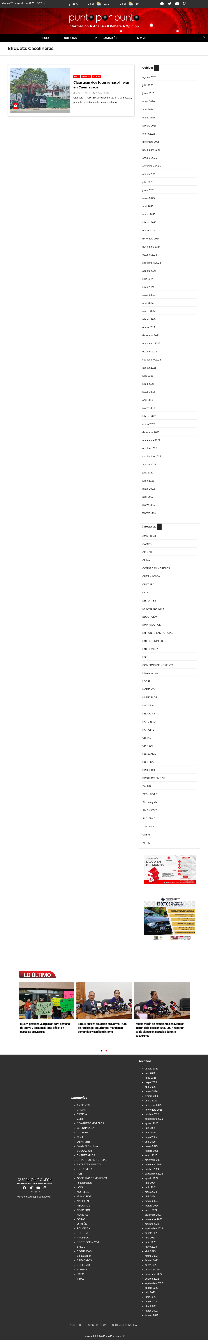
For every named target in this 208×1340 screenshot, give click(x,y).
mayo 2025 (148, 198)
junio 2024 (148, 287)
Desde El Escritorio (153, 608)
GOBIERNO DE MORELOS (157, 665)
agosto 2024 (149, 271)
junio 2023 (148, 384)
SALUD (146, 786)
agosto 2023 (149, 367)
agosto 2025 (149, 174)
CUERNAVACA (151, 576)
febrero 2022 (149, 513)
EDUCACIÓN (150, 616)
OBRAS (146, 738)
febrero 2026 (149, 125)
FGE (145, 657)
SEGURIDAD (149, 794)
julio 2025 (147, 182)
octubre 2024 (149, 254)
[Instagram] (185, 4)
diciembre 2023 (151, 335)
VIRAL (146, 842)
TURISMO (148, 826)
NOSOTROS (76, 1325)
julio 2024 (147, 279)
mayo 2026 (148, 101)
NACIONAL (148, 705)
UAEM (146, 834)
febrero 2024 (149, 319)
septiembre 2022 (151, 456)
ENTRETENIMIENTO (154, 641)
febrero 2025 (149, 222)
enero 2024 (148, 327)
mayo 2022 (148, 488)
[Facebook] (162, 4)
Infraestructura (150, 673)
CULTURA (148, 584)
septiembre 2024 (151, 263)
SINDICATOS (150, 810)
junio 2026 (148, 93)
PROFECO (148, 770)
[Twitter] (169, 4)
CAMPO (147, 544)
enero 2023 (148, 424)
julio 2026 (147, 85)
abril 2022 (147, 497)
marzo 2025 (148, 214)
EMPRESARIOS (151, 625)
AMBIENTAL (149, 536)
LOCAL (76, 76)
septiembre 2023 (151, 359)
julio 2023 (147, 376)
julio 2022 (147, 472)
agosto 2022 (149, 464)
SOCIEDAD (149, 818)
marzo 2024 (148, 311)
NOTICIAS (70, 38)
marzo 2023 (148, 408)
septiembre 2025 (151, 166)
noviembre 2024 (151, 246)
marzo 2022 (148, 505)
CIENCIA (147, 552)
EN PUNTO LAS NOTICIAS (157, 633)
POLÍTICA (148, 762)
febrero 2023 (149, 416)
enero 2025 (148, 230)
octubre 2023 (149, 351)
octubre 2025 (149, 158)
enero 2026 (148, 133)
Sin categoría (149, 802)
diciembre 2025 (151, 142)
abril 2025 (147, 206)
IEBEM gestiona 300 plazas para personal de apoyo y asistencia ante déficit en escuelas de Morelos (45, 1028)
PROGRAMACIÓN (106, 38)
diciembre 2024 (151, 238)
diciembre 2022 (151, 432)
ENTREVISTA (150, 649)
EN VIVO (141, 38)
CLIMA (146, 560)
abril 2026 (147, 109)
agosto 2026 (149, 77)
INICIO (45, 38)
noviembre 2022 (151, 440)
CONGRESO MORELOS (156, 568)
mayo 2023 (148, 392)
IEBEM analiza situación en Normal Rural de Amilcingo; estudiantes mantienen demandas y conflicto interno (102, 1028)
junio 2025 (148, 190)
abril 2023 (147, 400)
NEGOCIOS (86, 76)
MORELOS (148, 689)
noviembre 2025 (151, 150)
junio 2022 (148, 480)
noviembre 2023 (151, 343)
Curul (145, 592)
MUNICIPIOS (149, 697)
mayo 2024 (148, 295)
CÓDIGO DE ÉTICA (96, 1325)
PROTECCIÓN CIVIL (154, 778)
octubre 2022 (149, 448)
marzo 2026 (148, 117)
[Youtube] (177, 4)
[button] (71, 38)
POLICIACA (149, 754)
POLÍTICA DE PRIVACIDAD (124, 1325)
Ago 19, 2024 (83, 93)
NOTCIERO (149, 721)
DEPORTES (149, 600)
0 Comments (103, 93)
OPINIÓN (147, 746)
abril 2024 (147, 303)
